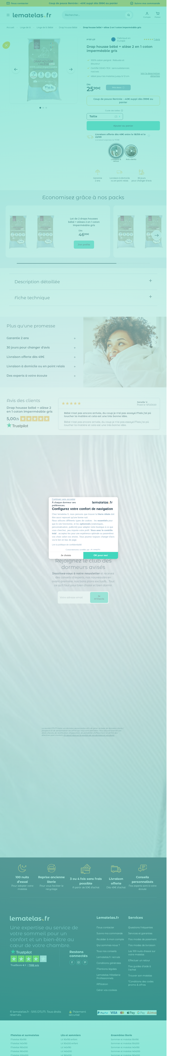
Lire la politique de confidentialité (67, 545)
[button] (6, 547)
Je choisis (66, 555)
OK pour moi (101, 555)
